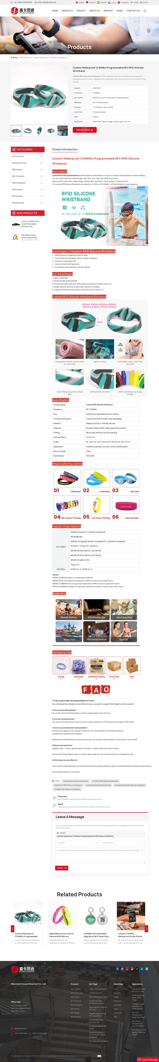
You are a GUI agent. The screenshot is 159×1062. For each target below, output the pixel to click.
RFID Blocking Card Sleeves (98, 1041)
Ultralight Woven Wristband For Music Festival (138, 1006)
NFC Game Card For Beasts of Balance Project (139, 1032)
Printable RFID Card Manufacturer (96, 1021)
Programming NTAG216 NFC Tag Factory (97, 1014)
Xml (78, 1056)
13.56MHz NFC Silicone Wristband (67, 789)
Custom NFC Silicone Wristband (98, 785)
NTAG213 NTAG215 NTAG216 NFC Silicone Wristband (97, 1034)
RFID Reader (17, 196)
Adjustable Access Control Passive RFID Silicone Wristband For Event (30, 237)
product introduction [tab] (65, 149)
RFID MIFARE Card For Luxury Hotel (138, 990)
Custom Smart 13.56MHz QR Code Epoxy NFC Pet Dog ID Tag (131, 935)
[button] (146, 928)
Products (67, 10)
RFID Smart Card (19, 163)
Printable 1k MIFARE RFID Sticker (98, 1027)
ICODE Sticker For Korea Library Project (138, 997)
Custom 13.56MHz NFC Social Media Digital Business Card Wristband (30, 224)
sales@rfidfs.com (49, 2)
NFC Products (18, 176)
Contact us (133, 10)
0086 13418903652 (25, 2)
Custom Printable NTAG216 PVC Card (96, 1002)
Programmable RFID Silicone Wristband (130, 785)
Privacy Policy (65, 1056)
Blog (115, 1017)
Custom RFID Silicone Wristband (75, 781)
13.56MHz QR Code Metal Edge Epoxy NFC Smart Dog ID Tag (61, 935)
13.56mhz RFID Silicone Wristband (105, 781)
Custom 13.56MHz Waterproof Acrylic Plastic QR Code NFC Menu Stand (96, 935)
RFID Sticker (17, 169)
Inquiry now (83, 130)
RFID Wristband (25, 57)
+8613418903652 (21, 1033)
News (120, 10)
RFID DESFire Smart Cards (98, 997)
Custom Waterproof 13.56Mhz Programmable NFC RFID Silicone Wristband (85, 836)
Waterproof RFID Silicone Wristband (68, 785)
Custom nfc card (95, 993)
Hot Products (18, 156)
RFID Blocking (18, 203)
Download (117, 1005)
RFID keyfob (17, 189)
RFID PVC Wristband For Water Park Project (138, 1014)
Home (55, 10)
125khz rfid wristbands (98, 989)
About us (95, 10)
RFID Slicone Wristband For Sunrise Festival (138, 1023)
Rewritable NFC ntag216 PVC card (98, 1008)
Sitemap (73, 1056)
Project (81, 10)
